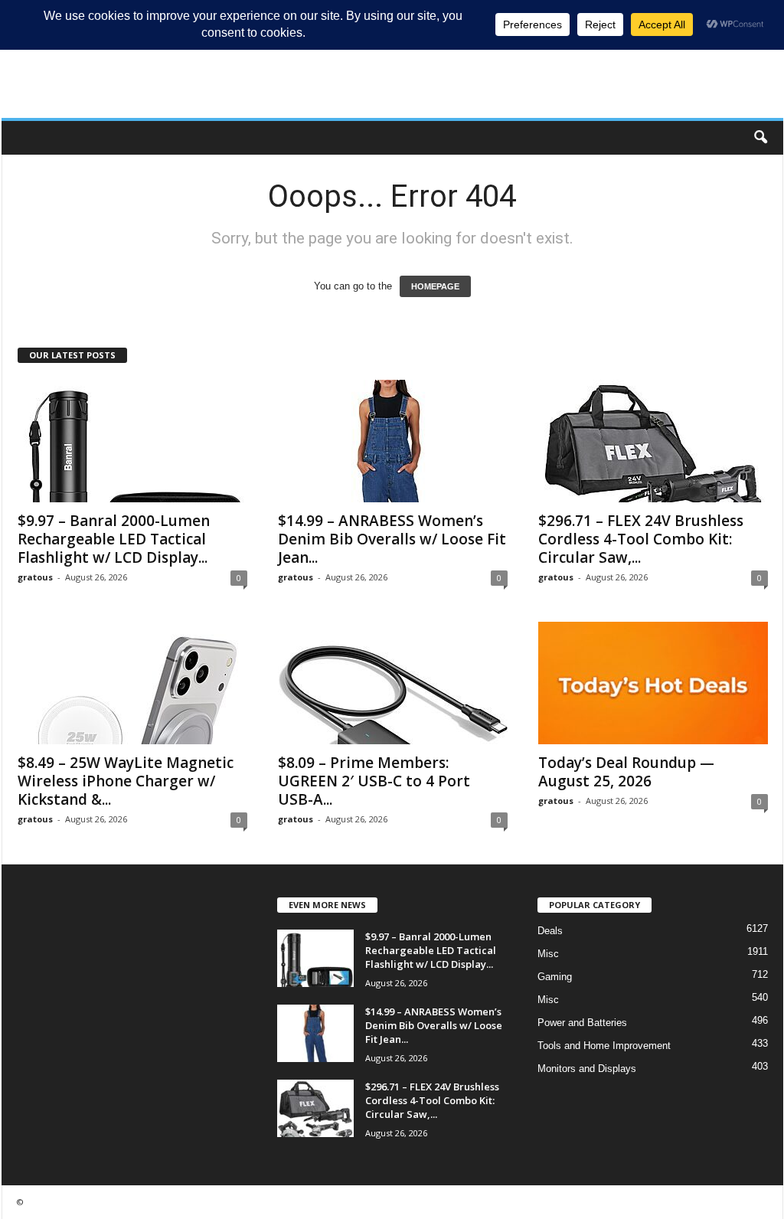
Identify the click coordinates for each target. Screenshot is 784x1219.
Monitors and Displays (586, 1068)
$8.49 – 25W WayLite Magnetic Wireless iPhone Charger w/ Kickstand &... (126, 781)
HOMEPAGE (435, 286)
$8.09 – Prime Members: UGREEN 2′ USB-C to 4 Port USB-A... (374, 781)
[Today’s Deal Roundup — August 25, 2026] (653, 683)
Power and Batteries (582, 1022)
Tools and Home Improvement (604, 1045)
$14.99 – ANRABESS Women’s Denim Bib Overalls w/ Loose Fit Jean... (392, 539)
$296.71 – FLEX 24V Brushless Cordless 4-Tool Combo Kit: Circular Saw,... (640, 539)
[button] (760, 138)
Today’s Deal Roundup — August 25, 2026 (626, 772)
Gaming (554, 976)
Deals (550, 930)
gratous (35, 577)
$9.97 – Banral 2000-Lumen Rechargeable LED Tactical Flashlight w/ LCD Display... (114, 539)
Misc (548, 953)
